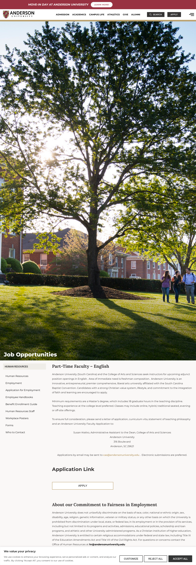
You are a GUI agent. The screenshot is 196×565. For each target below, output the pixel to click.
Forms (9, 425)
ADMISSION (62, 14)
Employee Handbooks (19, 397)
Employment (14, 383)
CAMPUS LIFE (96, 14)
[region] (98, 556)
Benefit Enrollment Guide (21, 404)
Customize (131, 558)
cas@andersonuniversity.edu (121, 455)
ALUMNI (135, 14)
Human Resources (17, 376)
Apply (82, 485)
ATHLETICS (113, 14)
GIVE (125, 14)
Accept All (180, 558)
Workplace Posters (17, 418)
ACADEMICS (79, 14)
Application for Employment (23, 390)
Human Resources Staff (20, 411)
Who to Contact (15, 432)
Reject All (155, 558)
